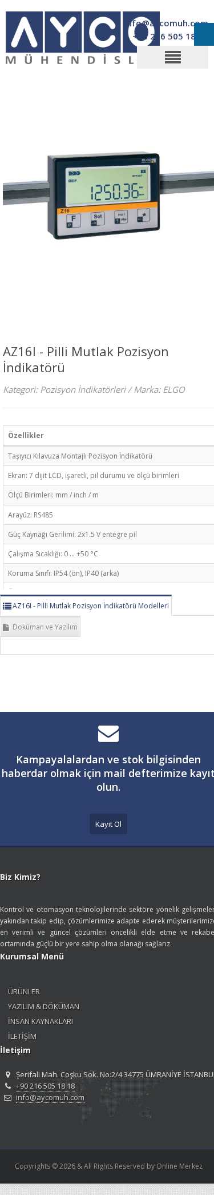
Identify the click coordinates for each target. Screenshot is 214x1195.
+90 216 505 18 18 (45, 1086)
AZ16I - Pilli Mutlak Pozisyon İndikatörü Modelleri (91, 606)
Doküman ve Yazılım (45, 627)
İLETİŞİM (22, 1036)
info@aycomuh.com (50, 1097)
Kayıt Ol (108, 824)
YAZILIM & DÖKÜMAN (43, 1006)
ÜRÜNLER (24, 991)
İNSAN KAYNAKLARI (40, 1021)
